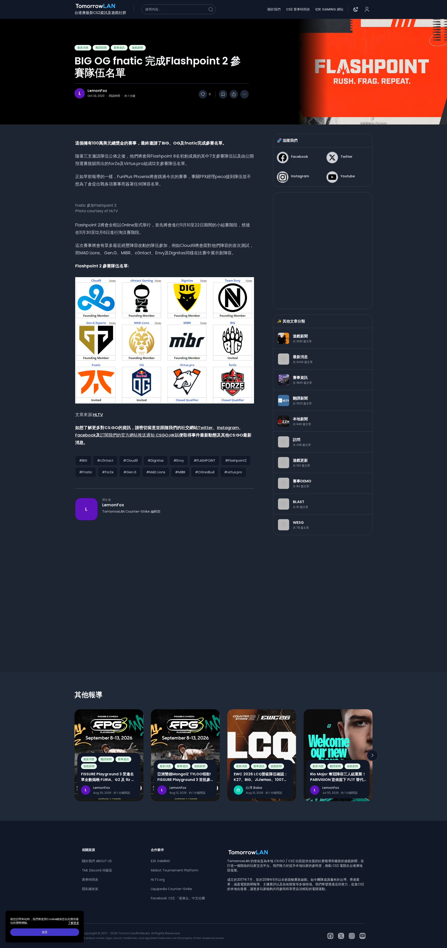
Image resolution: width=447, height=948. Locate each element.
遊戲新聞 (137, 48)
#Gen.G (129, 472)
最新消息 (82, 48)
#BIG (83, 460)
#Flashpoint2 (236, 460)
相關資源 (88, 849)
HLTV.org (158, 879)
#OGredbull (204, 472)
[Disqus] (164, 588)
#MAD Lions (155, 472)
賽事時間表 (90, 879)
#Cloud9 (130, 460)
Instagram (228, 427)
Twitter (205, 427)
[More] (244, 94)
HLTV (98, 414)
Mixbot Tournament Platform (174, 870)
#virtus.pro (233, 472)
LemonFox (97, 91)
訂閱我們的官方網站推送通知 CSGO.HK (137, 435)
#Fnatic (85, 472)
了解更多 (73, 923)
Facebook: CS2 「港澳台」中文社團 (178, 898)
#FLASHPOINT (204, 460)
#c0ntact (105, 460)
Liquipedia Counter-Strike (171, 889)
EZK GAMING (160, 861)
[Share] (234, 94)
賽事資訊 (119, 48)
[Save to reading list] (223, 94)
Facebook (85, 435)
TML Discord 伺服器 (97, 870)
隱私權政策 (90, 889)
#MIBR (180, 472)
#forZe (108, 472)
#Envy (178, 460)
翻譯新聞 (101, 48)
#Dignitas (156, 460)
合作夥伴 (157, 849)
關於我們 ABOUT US (97, 861)
